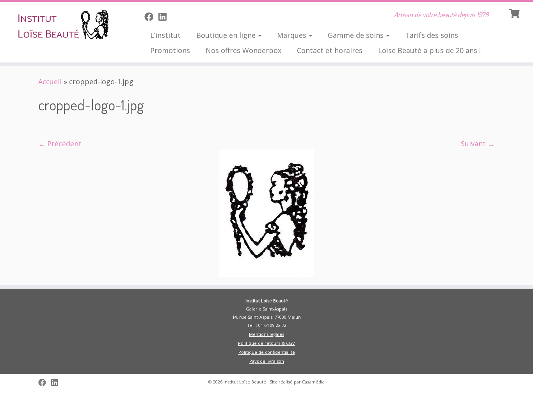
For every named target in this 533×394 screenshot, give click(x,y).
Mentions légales (266, 334)
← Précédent (60, 143)
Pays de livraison (266, 361)
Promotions (170, 50)
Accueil (50, 81)
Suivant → (478, 143)
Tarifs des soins (431, 35)
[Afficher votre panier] (515, 12)
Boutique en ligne (227, 35)
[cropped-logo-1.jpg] (266, 212)
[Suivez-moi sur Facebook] (151, 17)
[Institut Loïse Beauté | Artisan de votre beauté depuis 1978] (61, 25)
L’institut (165, 35)
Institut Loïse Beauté (245, 382)
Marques (292, 35)
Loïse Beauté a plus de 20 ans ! (429, 50)
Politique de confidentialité (266, 352)
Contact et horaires (329, 50)
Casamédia (313, 382)
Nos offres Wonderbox (243, 50)
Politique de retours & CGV (266, 343)
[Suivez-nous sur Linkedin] (164, 17)
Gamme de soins (357, 35)
